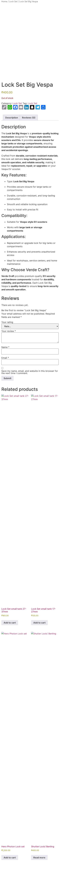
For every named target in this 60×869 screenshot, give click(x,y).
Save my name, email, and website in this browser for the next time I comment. (29, 372)
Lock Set (13, 1)
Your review (8, 331)
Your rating (7, 322)
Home (4, 1)
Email (5, 358)
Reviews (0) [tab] (28, 117)
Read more (39, 857)
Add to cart (10, 622)
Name (5, 347)
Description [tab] (11, 117)
